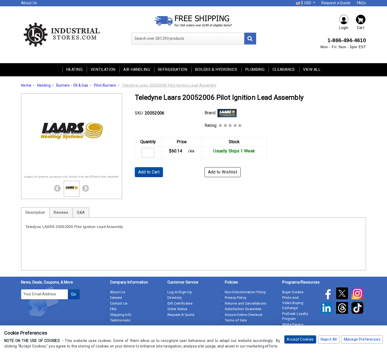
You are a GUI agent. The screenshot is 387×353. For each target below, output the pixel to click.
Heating (74, 69)
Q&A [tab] (81, 212)
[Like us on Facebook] (328, 294)
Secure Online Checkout (244, 315)
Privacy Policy (235, 298)
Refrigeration (172, 69)
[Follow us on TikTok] (358, 309)
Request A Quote (181, 315)
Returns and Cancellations (245, 303)
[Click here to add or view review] (230, 125)
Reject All (329, 339)
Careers (116, 298)
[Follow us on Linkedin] (328, 309)
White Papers (292, 324)
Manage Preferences (362, 339)
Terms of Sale (236, 320)
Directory (174, 298)
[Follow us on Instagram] (358, 294)
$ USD (306, 3)
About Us (29, 3)
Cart (360, 28)
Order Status (177, 309)
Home (26, 85)
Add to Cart (149, 172)
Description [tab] (35, 212)
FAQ (113, 309)
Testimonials (120, 320)
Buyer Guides (292, 292)
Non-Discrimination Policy (245, 292)
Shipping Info (121, 315)
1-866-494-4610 (347, 40)
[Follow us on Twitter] (343, 294)
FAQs (361, 3)
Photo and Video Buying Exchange (292, 303)
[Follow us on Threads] (343, 309)
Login (344, 28)
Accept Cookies (300, 339)
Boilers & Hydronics (216, 69)
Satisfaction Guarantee (243, 309)
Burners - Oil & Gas (72, 85)
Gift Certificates (179, 303)
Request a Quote (336, 3)
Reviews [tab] (61, 212)
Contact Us (119, 303)
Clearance (283, 69)
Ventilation (103, 69)
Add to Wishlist (222, 172)
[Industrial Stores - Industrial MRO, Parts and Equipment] (61, 34)
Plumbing (255, 69)
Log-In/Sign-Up (179, 292)
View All (312, 69)
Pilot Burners (105, 85)
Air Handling (136, 69)
